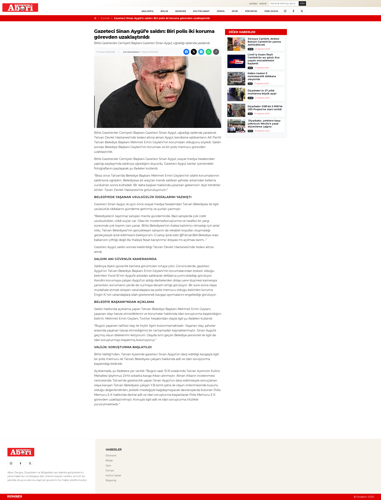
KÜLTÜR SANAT (201, 11)
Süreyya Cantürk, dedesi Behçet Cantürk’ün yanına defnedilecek (264, 41)
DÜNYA (220, 11)
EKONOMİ (180, 11)
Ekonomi (111, 455)
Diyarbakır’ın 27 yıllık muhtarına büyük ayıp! (262, 92)
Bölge (109, 460)
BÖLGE (164, 11)
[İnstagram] (285, 11)
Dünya (110, 470)
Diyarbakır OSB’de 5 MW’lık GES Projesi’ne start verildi (265, 108)
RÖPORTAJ (251, 11)
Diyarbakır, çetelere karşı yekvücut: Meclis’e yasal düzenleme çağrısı (264, 123)
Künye (263, 3)
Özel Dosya (271, 11)
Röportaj (111, 480)
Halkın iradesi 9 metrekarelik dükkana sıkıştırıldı (262, 76)
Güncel (105, 18)
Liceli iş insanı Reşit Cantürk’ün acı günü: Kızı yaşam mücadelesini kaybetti (264, 59)
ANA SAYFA (147, 11)
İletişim (253, 3)
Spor (235, 11)
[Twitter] (301, 11)
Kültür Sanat (113, 475)
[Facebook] (293, 11)
